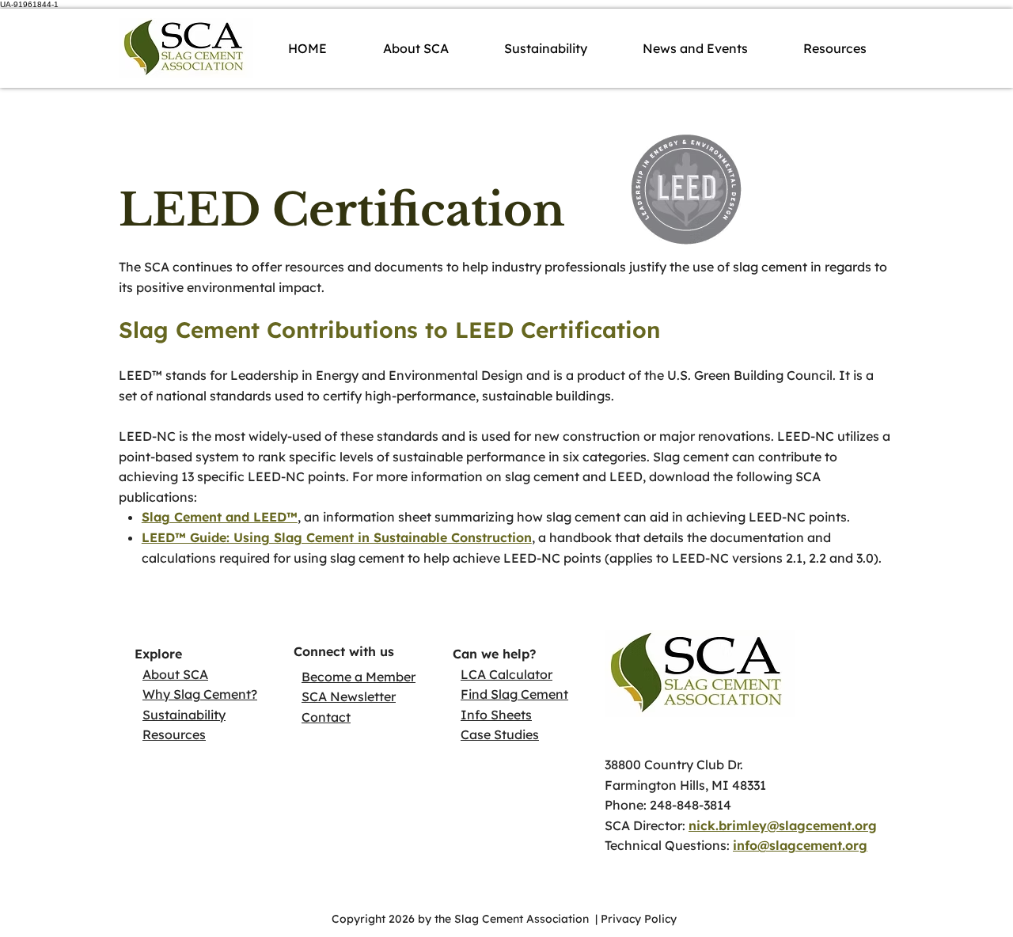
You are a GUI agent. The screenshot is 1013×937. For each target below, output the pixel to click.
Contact (326, 717)
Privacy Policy (640, 919)
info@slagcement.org (800, 845)
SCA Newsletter (349, 696)
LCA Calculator (506, 674)
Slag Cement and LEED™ (220, 517)
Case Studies (500, 734)
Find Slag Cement (514, 694)
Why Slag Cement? (199, 694)
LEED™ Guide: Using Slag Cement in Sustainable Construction (337, 537)
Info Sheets (496, 715)
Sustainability (184, 715)
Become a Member (358, 677)
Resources (174, 734)
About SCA (175, 674)
